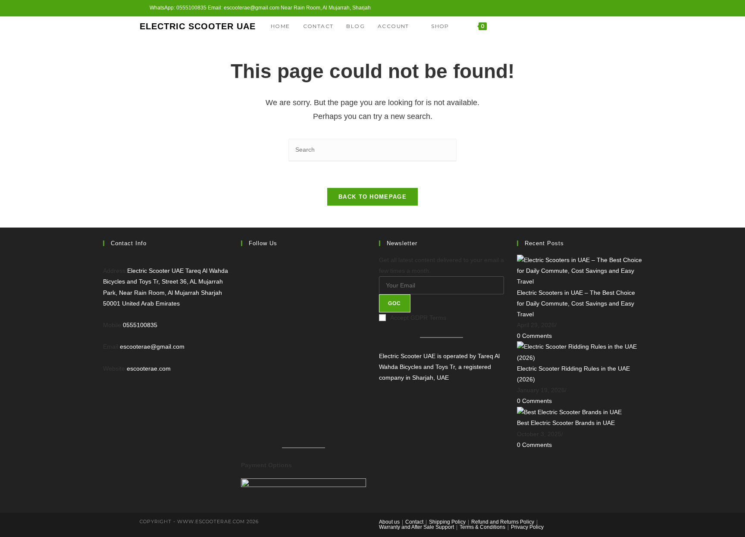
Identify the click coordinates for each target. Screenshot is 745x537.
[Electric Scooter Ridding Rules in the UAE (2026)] (579, 351)
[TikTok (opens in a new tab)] (601, 8)
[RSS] (243, 422)
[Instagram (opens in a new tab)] (573, 8)
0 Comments (534, 335)
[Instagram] (591, 26)
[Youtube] (603, 26)
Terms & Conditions (482, 527)
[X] (568, 26)
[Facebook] (579, 26)
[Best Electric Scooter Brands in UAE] (569, 412)
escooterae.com (149, 368)
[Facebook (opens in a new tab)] (563, 8)
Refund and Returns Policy (502, 522)
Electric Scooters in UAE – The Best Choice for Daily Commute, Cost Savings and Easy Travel (576, 303)
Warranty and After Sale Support (416, 527)
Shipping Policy (447, 522)
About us (389, 522)
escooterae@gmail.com (152, 346)
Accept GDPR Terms (418, 317)
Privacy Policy (527, 527)
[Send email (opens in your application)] (593, 8)
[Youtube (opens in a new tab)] (583, 8)
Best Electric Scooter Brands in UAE (566, 422)
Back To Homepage (372, 197)
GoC (394, 303)
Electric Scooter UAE (198, 26)
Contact (414, 522)
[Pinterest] (243, 355)
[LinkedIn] (243, 333)
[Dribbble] (243, 378)
